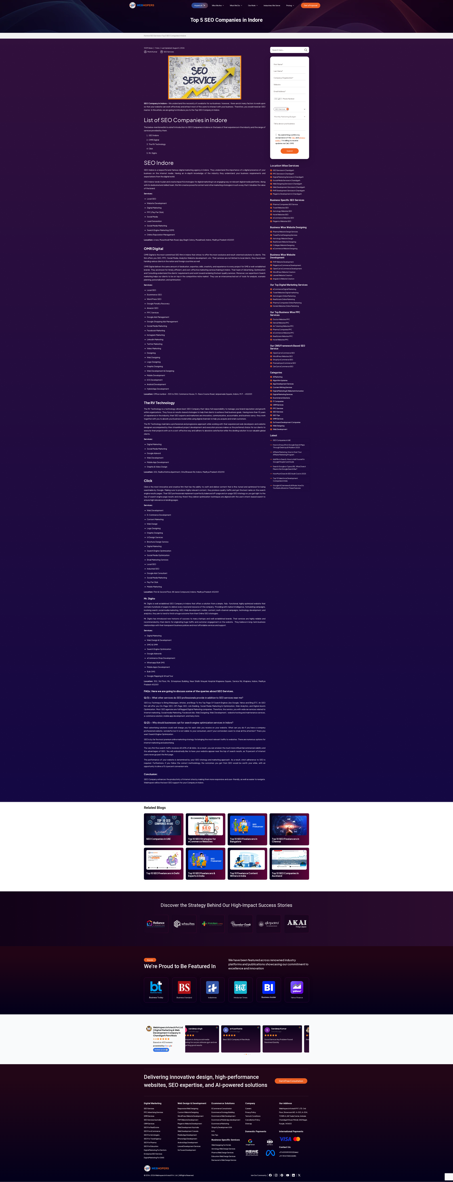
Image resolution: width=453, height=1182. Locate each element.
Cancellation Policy (252, 1120)
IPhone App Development (187, 1139)
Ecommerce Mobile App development (226, 1120)
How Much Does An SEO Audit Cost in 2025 (289, 474)
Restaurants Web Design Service (224, 1160)
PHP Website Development (188, 1120)
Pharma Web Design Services (223, 1152)
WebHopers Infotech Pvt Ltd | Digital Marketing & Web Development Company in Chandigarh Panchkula (168, 1031)
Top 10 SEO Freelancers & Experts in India (201, 874)
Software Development (187, 1150)
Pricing (289, 5)
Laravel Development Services (189, 1146)
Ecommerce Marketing (220, 1124)
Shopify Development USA (222, 1127)
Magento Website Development (190, 1124)
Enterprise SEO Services (153, 1154)
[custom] (270, 1175)
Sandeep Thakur (202, 1028)
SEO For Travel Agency (152, 1139)
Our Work (252, 5)
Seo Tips (215, 1135)
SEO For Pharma (150, 1142)
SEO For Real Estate (151, 1127)
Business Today (156, 997)
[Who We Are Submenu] (224, 5)
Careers (248, 1108)
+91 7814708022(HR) (287, 1156)
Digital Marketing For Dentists (155, 1150)
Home (146, 36)
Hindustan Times (240, 997)
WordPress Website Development (190, 1116)
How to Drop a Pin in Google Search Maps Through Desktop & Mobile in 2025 (289, 446)
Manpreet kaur (243, 1028)
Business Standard (184, 997)
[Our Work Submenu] (258, 5)
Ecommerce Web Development (223, 1116)
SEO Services (155, 36)
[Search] (306, 50)
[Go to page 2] (248, 1054)
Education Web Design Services (223, 1156)
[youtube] (287, 1175)
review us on (160, 1049)
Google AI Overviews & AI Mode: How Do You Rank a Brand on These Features (288, 486)
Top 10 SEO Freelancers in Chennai (285, 840)
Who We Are (217, 5)
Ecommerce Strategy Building (223, 1112)
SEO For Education (151, 1146)
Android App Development (188, 1142)
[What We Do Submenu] (242, 5)
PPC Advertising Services (153, 1112)
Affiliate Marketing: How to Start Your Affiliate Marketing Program (287, 453)
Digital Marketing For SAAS (154, 1158)
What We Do (235, 5)
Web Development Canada (188, 1131)
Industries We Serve (272, 5)
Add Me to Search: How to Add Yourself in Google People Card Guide (289, 460)
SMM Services (149, 1116)
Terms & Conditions (252, 1116)
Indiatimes (212, 997)
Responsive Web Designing (188, 1108)
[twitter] (299, 1175)
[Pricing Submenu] (294, 5)
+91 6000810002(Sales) (288, 1152)
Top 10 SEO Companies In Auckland (285, 874)
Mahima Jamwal (285, 1028)
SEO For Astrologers (151, 1135)
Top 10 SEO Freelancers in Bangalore (243, 840)
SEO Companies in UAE (282, 440)
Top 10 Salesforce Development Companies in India (285, 479)
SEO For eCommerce (152, 1131)
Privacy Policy (250, 1112)
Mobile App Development (187, 1135)
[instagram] (276, 1175)
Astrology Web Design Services (223, 1149)
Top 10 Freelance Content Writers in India (244, 874)
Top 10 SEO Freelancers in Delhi (162, 873)
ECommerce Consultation (222, 1108)
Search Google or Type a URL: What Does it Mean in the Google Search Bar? (289, 467)
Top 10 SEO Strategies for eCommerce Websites (202, 840)
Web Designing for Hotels (221, 1145)
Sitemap (248, 1124)
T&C (293, 137)
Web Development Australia (188, 1127)
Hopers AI (198, 5)
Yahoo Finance (297, 997)
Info (213, 1131)
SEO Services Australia (152, 1120)
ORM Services (149, 1124)
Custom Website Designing (188, 1112)
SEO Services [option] (279, 109)
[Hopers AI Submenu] (204, 5)
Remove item (287, 109)
